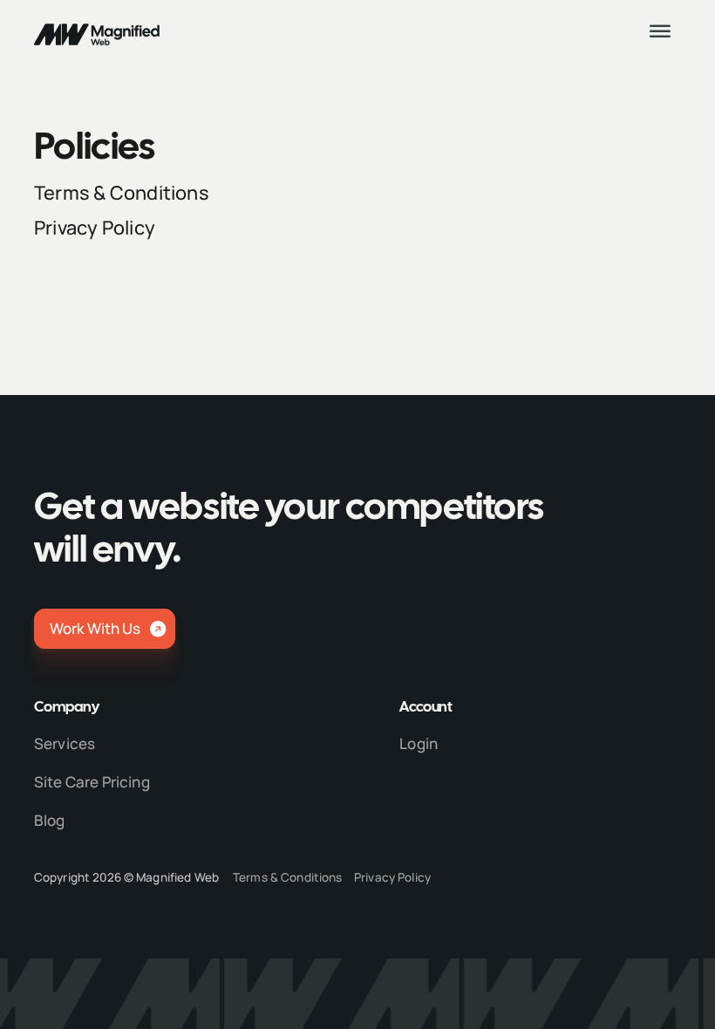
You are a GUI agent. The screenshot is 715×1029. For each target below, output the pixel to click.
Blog (49, 820)
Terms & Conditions (121, 193)
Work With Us (95, 628)
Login (418, 743)
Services (64, 743)
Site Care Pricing (92, 782)
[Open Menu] (661, 33)
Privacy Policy (94, 228)
